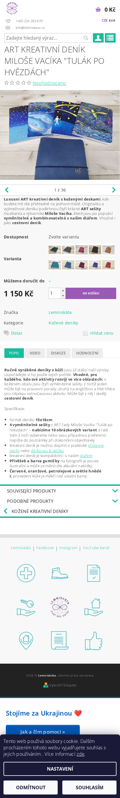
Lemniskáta (60, 312)
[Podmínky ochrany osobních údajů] (26, 606)
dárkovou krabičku (47, 450)
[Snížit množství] (63, 295)
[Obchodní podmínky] (93, 572)
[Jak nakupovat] (26, 572)
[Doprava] (60, 572)
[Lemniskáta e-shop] (60, 606)
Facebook (45, 548)
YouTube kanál (96, 548)
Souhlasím (89, 787)
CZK (105, 20)
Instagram (68, 548)
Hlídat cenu (102, 333)
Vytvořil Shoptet (63, 685)
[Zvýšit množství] (63, 290)
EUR (112, 20)
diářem (86, 455)
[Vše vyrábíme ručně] (93, 640)
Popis (14, 353)
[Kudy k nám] (93, 606)
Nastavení (60, 769)
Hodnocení (87, 353)
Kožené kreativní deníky (40, 511)
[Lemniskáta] (12, 7)
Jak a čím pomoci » (42, 731)
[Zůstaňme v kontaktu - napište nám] (60, 640)
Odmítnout (30, 787)
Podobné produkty (30, 501)
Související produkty (31, 491)
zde (80, 754)
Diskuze (58, 353)
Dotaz (17, 333)
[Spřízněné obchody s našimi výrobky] (26, 640)
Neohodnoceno (49, 83)
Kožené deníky (63, 323)
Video (35, 353)
